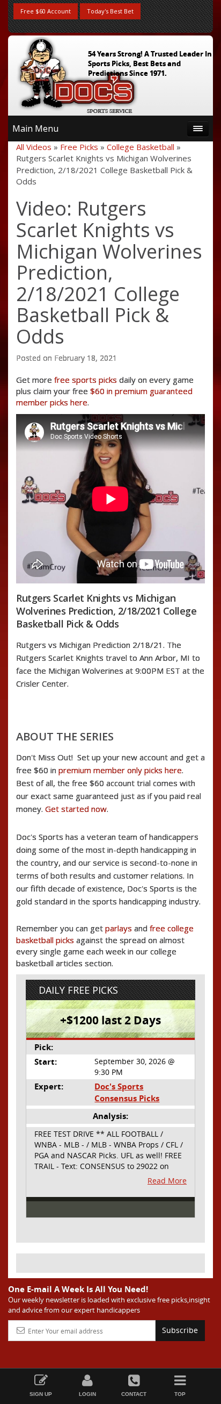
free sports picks (85, 379)
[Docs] (77, 73)
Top (180, 1394)
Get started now (76, 808)
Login (87, 1394)
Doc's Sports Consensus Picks (126, 1092)
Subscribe (180, 1330)
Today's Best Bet (110, 11)
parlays (118, 928)
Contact (133, 1394)
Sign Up (41, 1394)
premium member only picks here (120, 770)
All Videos (33, 146)
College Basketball (140, 146)
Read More (167, 1180)
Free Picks (79, 146)
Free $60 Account (45, 11)
